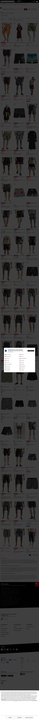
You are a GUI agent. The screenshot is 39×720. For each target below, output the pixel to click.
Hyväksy (10, 717)
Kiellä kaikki (19, 717)
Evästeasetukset (15, 700)
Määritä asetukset (29, 717)
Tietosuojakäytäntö (34, 700)
